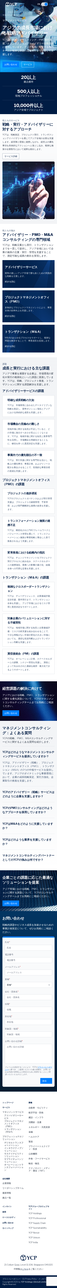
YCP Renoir (34, 1232)
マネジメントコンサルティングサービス (24, 12)
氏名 (7, 942)
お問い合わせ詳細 (14, 1041)
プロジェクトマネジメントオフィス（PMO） (13, 1124)
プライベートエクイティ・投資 (39, 1147)
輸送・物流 (34, 1163)
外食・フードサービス (39, 1158)
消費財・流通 (35, 1122)
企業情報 (6, 1183)
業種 (7, 979)
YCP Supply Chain (37, 1223)
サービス (28, 64)
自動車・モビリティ (38, 1107)
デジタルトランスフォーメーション (13, 1144)
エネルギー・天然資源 (39, 1127)
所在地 (8, 1016)
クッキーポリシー (45, 1279)
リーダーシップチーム (13, 1188)
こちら (25, 1269)
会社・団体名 (11, 991)
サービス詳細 (10, 156)
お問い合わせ (10, 64)
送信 (44, 1081)
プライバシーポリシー (11, 1279)
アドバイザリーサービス (13, 1116)
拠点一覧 (6, 1197)
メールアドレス (13, 967)
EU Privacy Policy (29, 1279)
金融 (31, 1132)
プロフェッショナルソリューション (13, 1137)
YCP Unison (34, 1237)
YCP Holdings (35, 1213)
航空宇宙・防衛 (36, 1112)
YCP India (33, 1242)
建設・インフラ (36, 1117)
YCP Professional (37, 1218)
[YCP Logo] (11, 4)
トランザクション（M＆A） (12, 1130)
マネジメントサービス (13, 1112)
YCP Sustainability (38, 1228)
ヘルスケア (34, 1136)
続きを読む (10, 281)
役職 (7, 1004)
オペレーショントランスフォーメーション (13, 1167)
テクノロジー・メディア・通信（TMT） (39, 1169)
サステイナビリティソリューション (13, 1155)
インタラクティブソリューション (13, 1149)
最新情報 (6, 1193)
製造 (31, 1141)
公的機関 (33, 1153)
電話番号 (9, 954)
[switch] (44, 4)
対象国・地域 (11, 1028)
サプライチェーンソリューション (13, 1160)
